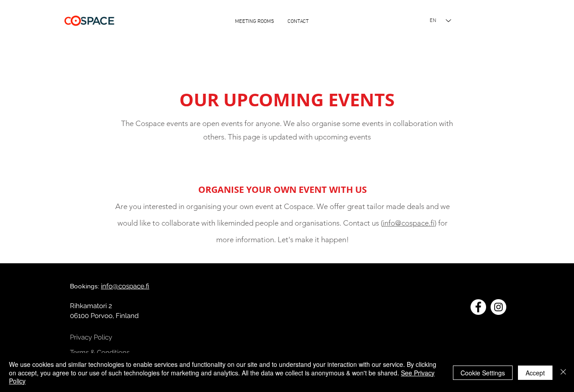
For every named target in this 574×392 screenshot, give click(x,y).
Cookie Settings (483, 372)
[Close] (563, 372)
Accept (535, 372)
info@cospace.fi (409, 222)
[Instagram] (498, 307)
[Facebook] (478, 307)
